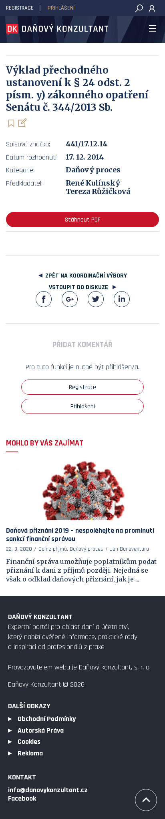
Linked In (122, 299)
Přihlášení (61, 8)
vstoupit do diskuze (79, 287)
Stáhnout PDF (83, 220)
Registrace (20, 8)
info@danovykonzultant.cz (48, 790)
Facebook (44, 299)
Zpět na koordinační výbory (86, 276)
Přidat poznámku (22, 123)
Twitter (96, 299)
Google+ (70, 299)
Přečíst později (11, 123)
